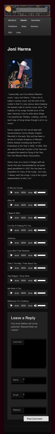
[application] (27, 192)
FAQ (10, 32)
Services (34, 26)
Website (16, 409)
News (24, 26)
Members (12, 20)
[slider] (42, 192)
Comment (17, 341)
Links (18, 32)
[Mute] (35, 192)
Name (18, 379)
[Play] (11, 192)
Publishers (12, 26)
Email (18, 394)
